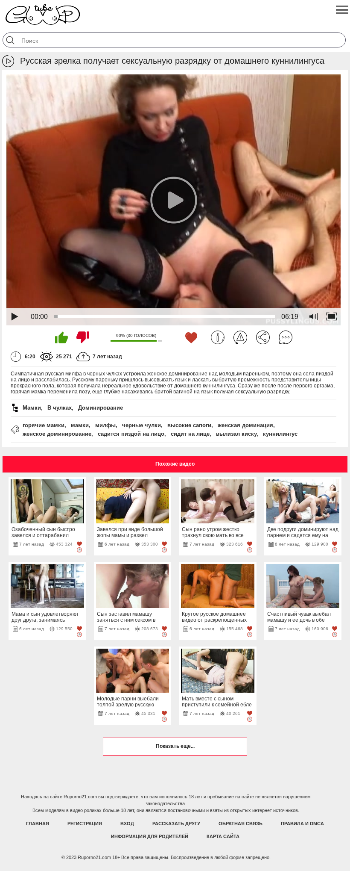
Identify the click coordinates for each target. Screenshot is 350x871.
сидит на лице (190, 434)
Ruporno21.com (80, 796)
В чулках (59, 407)
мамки (80, 425)
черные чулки (141, 425)
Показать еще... (175, 746)
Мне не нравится (82, 337)
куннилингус (280, 434)
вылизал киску (236, 434)
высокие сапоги (189, 425)
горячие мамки (43, 425)
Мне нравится (61, 337)
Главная (37, 823)
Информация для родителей (149, 836)
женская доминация (245, 425)
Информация (217, 337)
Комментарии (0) (285, 337)
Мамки (32, 407)
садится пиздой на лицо (131, 434)
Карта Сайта (223, 836)
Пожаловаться (240, 337)
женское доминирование (57, 434)
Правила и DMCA (302, 823)
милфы (105, 425)
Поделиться (263, 337)
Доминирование (100, 407)
